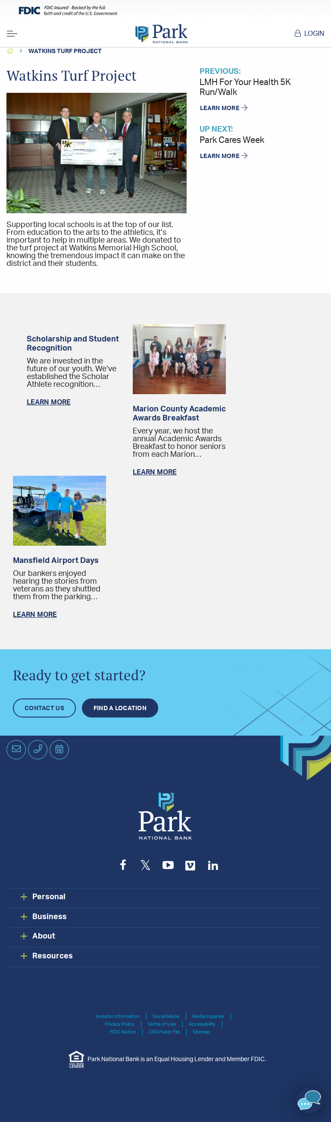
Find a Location (120, 708)
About (43, 936)
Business (49, 917)
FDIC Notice (123, 1032)
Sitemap (201, 1032)
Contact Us (44, 708)
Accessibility (202, 1024)
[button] (309, 1100)
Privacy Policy (119, 1024)
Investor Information (118, 1016)
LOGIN (314, 33)
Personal (49, 897)
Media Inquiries (208, 1016)
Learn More (219, 108)
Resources (52, 956)
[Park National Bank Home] (161, 34)
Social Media (166, 1016)
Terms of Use (161, 1024)
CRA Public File (164, 1032)
